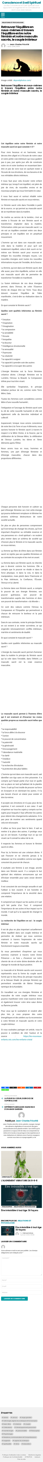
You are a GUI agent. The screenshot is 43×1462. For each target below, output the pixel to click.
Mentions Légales (34, 1455)
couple (27, 1424)
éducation (27, 1444)
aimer (6, 1417)
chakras (18, 1424)
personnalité (22, 1431)
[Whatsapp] (5, 1090)
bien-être (7, 1424)
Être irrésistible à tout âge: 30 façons (19, 1210)
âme (17, 1444)
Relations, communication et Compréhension (20, 1437)
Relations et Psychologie (24, 1207)
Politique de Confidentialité (12, 1457)
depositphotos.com (21, 80)
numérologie (8, 1431)
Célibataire (8, 1427)
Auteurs (37, 1457)
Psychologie (8, 1434)
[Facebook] (5, 1087)
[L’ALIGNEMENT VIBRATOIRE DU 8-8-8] (21, 1164)
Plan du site (21, 1459)
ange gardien (27, 1417)
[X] (13, 1087)
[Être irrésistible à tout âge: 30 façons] (21, 1196)
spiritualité (7, 1444)
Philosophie (7, 1207)
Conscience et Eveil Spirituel (21, 3)
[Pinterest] (37, 1087)
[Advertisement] (21, 118)
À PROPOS (28, 1457)
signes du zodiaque (21, 1441)
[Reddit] (21, 1087)
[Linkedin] (29, 1087)
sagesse (7, 1441)
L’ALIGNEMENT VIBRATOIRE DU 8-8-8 (19, 1180)
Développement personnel (26, 1427)
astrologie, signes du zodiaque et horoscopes (20, 1421)
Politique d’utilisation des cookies (14, 1455)
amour (14, 1417)
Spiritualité (7, 1177)
